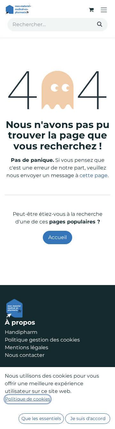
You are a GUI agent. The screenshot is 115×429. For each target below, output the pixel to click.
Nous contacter (24, 355)
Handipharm (21, 332)
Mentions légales (26, 347)
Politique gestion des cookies (42, 340)
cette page (94, 175)
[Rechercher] (100, 24)
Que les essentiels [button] (41, 418)
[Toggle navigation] (103, 9)
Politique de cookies (27, 399)
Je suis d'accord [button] (87, 418)
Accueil (57, 237)
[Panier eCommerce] (91, 9)
